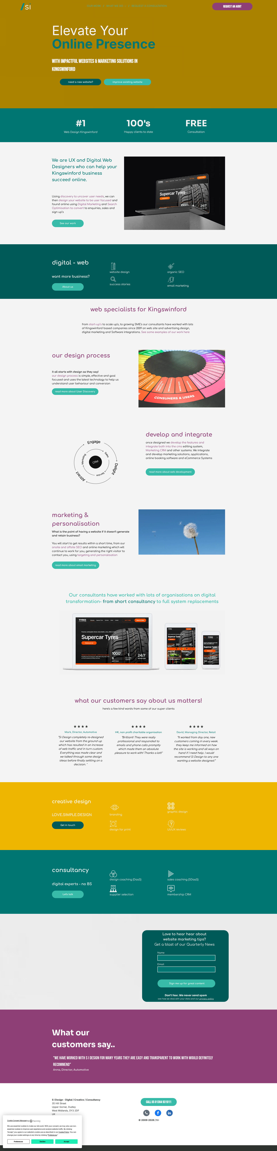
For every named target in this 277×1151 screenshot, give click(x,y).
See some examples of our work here (165, 332)
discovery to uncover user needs (82, 196)
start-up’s (95, 324)
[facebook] (158, 1113)
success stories (120, 284)
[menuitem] (94, 6)
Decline (42, 1142)
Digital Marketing (89, 204)
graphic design (177, 811)
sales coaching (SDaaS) (183, 879)
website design (120, 272)
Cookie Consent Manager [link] (17, 1121)
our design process (65, 375)
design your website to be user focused (85, 200)
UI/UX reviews (176, 829)
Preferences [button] (52, 1135)
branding (116, 814)
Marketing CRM (156, 450)
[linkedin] (169, 1113)
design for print (120, 829)
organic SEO (175, 272)
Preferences (18, 1142)
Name (160, 953)
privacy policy (206, 999)
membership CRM (179, 894)
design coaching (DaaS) (125, 879)
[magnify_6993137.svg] (113, 281)
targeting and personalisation (97, 555)
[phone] (146, 1113)
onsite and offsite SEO (67, 547)
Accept (66, 1142)
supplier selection (121, 894)
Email (160, 964)
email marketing (178, 285)
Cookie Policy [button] (64, 1132)
